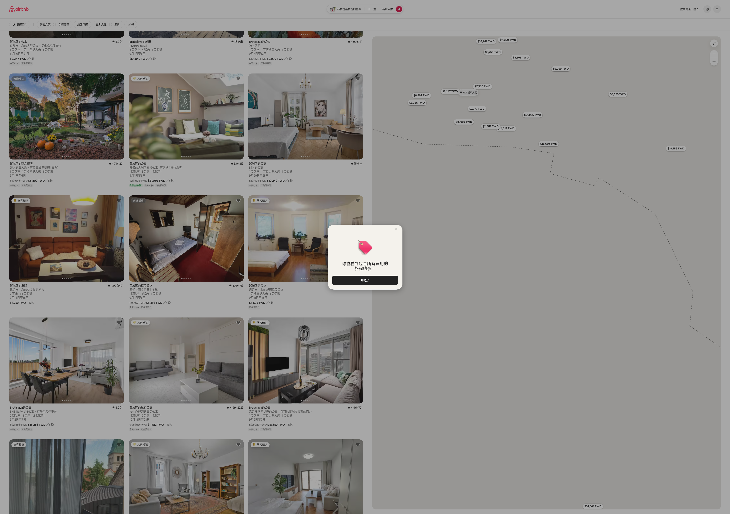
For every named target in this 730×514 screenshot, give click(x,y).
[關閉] (396, 229)
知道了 (365, 280)
